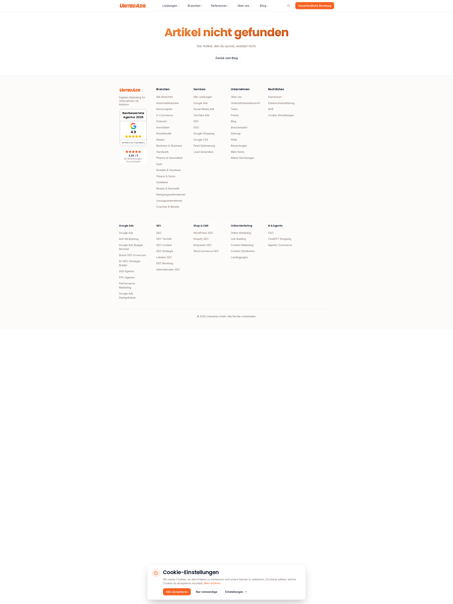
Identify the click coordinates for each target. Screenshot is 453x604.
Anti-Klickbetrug (129, 239)
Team (234, 109)
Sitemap (236, 133)
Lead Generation (203, 152)
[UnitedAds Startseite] (133, 5)
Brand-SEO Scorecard (132, 255)
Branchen (194, 5)
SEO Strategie (164, 251)
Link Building (238, 239)
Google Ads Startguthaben (127, 295)
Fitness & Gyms (165, 176)
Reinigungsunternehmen (170, 194)
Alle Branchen (164, 97)
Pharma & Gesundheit (169, 158)
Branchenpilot (239, 127)
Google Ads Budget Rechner (131, 247)
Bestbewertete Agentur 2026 (133, 115)
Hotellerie (162, 182)
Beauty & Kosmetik (167, 188)
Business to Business (169, 145)
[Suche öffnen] (289, 6)
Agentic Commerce (280, 245)
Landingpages (239, 257)
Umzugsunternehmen (169, 200)
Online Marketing (241, 233)
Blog (263, 5)
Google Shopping (203, 133)
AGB (270, 109)
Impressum (275, 97)
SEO (196, 121)
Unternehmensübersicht (245, 103)
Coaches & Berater (167, 206)
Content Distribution (243, 251)
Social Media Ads (203, 109)
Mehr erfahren (212, 583)
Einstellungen (234, 592)
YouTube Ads (201, 115)
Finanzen (161, 121)
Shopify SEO (200, 239)
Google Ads (200, 103)
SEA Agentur (126, 271)
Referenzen (219, 5)
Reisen (160, 139)
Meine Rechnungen (242, 158)
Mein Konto (238, 152)
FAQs (234, 139)
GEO (196, 127)
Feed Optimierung (204, 145)
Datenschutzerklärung (281, 103)
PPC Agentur (127, 277)
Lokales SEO (164, 257)
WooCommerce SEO (206, 251)
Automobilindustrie (167, 103)
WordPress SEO (203, 233)
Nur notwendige (206, 592)
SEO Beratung (164, 263)
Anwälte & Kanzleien (168, 170)
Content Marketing (242, 245)
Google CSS (200, 139)
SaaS (159, 164)
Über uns (243, 5)
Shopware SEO (202, 245)
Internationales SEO (168, 269)
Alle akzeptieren (177, 592)
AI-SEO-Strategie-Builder (130, 263)
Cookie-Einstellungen (281, 115)
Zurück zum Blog (226, 58)
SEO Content (164, 245)
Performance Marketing (127, 285)
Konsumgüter (164, 109)
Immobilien (162, 127)
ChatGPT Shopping (279, 239)
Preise (235, 115)
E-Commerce (164, 115)
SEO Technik (164, 239)
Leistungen (169, 5)
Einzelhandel (163, 133)
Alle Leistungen (202, 97)
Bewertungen (239, 145)
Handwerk (162, 152)
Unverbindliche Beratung (314, 5)
